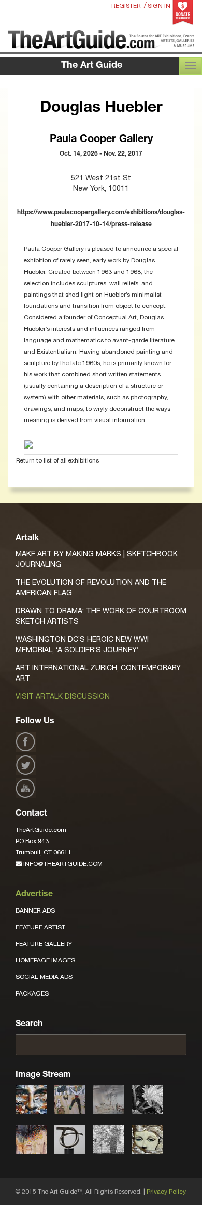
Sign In (159, 5)
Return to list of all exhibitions (57, 460)
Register (126, 5)
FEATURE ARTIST (40, 927)
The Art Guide (91, 66)
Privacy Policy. (167, 1191)
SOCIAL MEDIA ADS (44, 976)
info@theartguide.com (62, 863)
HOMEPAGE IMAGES (45, 960)
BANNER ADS (35, 910)
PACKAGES (32, 993)
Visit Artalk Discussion (63, 696)
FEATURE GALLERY (44, 943)
